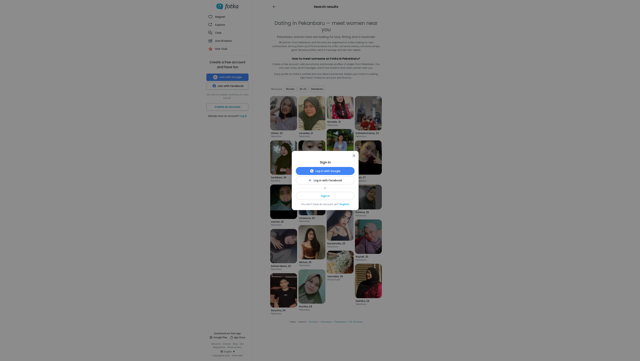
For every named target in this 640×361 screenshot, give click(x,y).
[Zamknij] (354, 155)
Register (345, 204)
